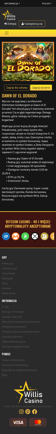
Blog (4, 375)
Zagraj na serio (41, 87)
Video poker (9, 293)
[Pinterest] (27, 412)
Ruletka (6, 288)
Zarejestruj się (33, 23)
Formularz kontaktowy (15, 365)
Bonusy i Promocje (12, 311)
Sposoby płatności (12, 336)
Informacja (11, 3)
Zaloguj (11, 23)
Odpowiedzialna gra (13, 341)
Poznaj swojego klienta (15, 346)
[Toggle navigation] (6, 33)
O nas (5, 306)
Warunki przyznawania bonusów (21, 321)
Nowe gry (7, 263)
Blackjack (7, 278)
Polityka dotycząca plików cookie (21, 331)
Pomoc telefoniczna (13, 360)
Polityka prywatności (14, 326)
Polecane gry (9, 268)
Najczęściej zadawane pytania (19, 370)
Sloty (5, 283)
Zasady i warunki (12, 316)
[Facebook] (34, 412)
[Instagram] (21, 412)
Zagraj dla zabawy (17, 87)
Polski (46, 3)
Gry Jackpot (8, 273)
